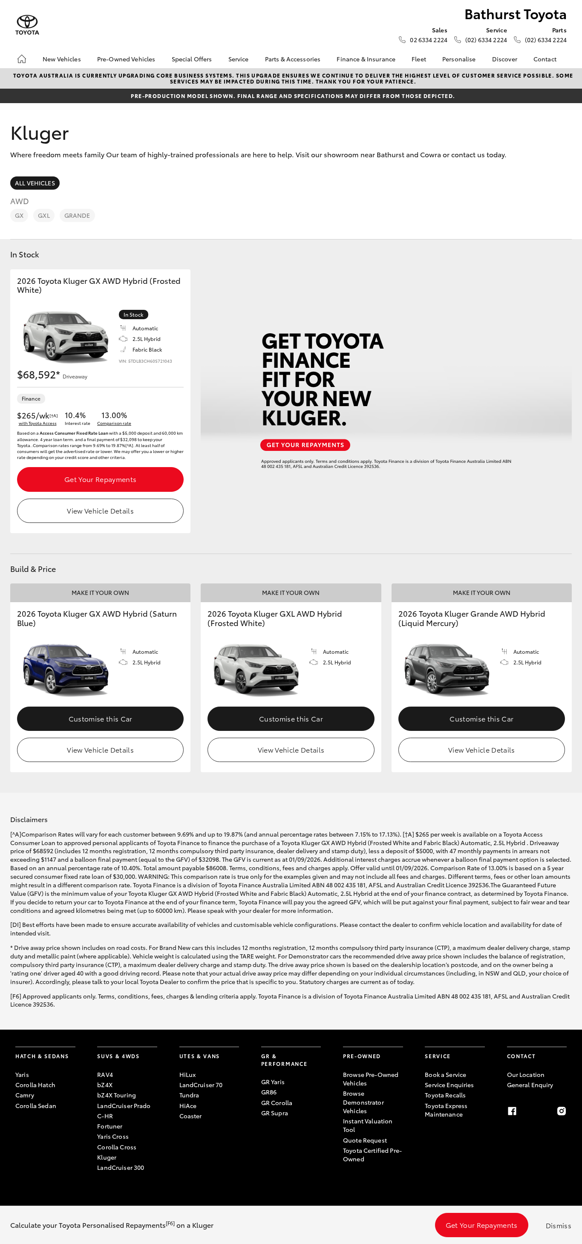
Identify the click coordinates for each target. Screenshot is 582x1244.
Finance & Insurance (366, 59)
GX (19, 215)
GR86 (269, 1092)
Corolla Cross (116, 1147)
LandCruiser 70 (201, 1084)
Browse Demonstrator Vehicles (363, 1102)
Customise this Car (101, 718)
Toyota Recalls (445, 1095)
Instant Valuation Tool (367, 1125)
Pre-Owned (362, 1055)
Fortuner (109, 1126)
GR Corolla (276, 1102)
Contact (544, 59)
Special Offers (192, 59)
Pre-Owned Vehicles (126, 59)
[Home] (21, 58)
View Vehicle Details (100, 510)
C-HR (105, 1115)
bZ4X (104, 1084)
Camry (24, 1095)
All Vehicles (35, 183)
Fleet (419, 59)
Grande (77, 215)
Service (238, 59)
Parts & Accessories (293, 59)
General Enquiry (530, 1084)
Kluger (106, 1157)
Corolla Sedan (35, 1105)
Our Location (526, 1074)
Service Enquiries (449, 1084)
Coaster (190, 1115)
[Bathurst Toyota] (27, 25)
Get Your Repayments (100, 479)
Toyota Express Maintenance (446, 1109)
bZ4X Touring (116, 1095)
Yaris (22, 1074)
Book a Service (445, 1074)
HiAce (188, 1105)
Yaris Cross (113, 1136)
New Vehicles (62, 59)
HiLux (187, 1074)
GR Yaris (273, 1081)
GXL (43, 215)
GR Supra (274, 1112)
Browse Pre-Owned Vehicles (370, 1078)
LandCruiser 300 (120, 1167)
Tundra (189, 1095)
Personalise (459, 59)
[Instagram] (561, 1111)
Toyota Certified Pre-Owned (372, 1154)
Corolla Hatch (35, 1084)
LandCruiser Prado (123, 1105)
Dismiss (558, 1225)
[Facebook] (512, 1111)
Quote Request (365, 1140)
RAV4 (105, 1074)
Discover (504, 59)
